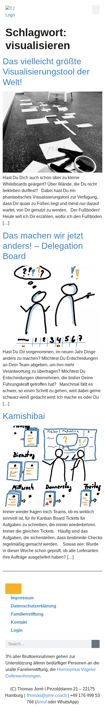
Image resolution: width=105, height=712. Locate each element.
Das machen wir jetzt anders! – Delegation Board (43, 246)
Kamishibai (24, 416)
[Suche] (96, 644)
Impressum (22, 598)
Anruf (41, 702)
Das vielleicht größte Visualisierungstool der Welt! (46, 71)
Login (17, 630)
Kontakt (19, 622)
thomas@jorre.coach (47, 695)
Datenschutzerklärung (33, 606)
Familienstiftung (27, 614)
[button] (96, 9)
